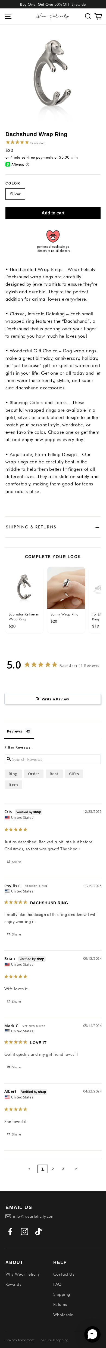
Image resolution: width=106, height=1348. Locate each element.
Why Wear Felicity (22, 1274)
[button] (88, 16)
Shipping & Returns (53, 527)
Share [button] (16, 862)
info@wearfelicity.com (34, 1216)
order (33, 773)
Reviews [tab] (14, 731)
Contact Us (63, 1274)
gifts (74, 773)
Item (13, 784)
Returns (60, 1304)
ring (13, 773)
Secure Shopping (54, 1340)
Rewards (13, 1284)
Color (12, 183)
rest (54, 773)
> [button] (76, 1169)
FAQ (57, 1284)
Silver (15, 193)
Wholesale (63, 1314)
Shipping (61, 1294)
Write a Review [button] (55, 699)
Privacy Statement (19, 1340)
